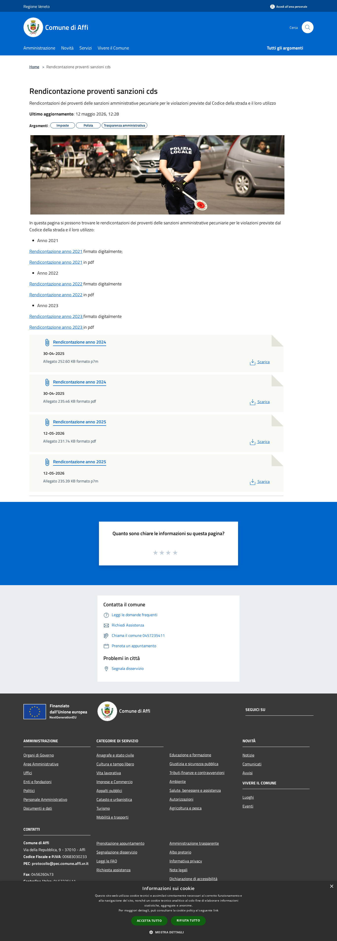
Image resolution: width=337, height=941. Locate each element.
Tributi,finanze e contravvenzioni (197, 773)
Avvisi (248, 773)
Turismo (103, 808)
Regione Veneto (36, 6)
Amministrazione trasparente (194, 843)
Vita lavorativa (108, 773)
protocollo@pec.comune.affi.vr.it (60, 863)
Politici (29, 790)
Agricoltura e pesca (185, 808)
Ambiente (177, 781)
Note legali (178, 870)
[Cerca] (308, 27)
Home (34, 67)
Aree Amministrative (40, 764)
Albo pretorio (180, 852)
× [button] (331, 886)
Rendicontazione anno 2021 (55, 251)
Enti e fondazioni (37, 782)
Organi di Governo (38, 755)
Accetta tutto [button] (149, 921)
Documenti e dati (37, 808)
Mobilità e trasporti (112, 817)
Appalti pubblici (109, 790)
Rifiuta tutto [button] (188, 920)
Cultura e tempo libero (115, 764)
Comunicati (252, 764)
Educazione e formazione (190, 755)
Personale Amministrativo (45, 799)
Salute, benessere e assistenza (195, 790)
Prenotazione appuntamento (120, 843)
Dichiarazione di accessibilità (193, 879)
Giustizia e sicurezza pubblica (193, 764)
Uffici (27, 773)
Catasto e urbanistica (114, 799)
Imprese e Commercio (114, 782)
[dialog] (168, 911)
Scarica (263, 362)
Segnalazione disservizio (116, 852)
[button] (168, 932)
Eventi (248, 806)
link (215, 910)
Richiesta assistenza (113, 870)
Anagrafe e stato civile (115, 755)
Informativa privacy (185, 861)
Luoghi (248, 797)
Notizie (248, 755)
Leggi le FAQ (106, 861)
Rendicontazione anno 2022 (55, 284)
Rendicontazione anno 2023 (56, 316)
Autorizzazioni (181, 799)
